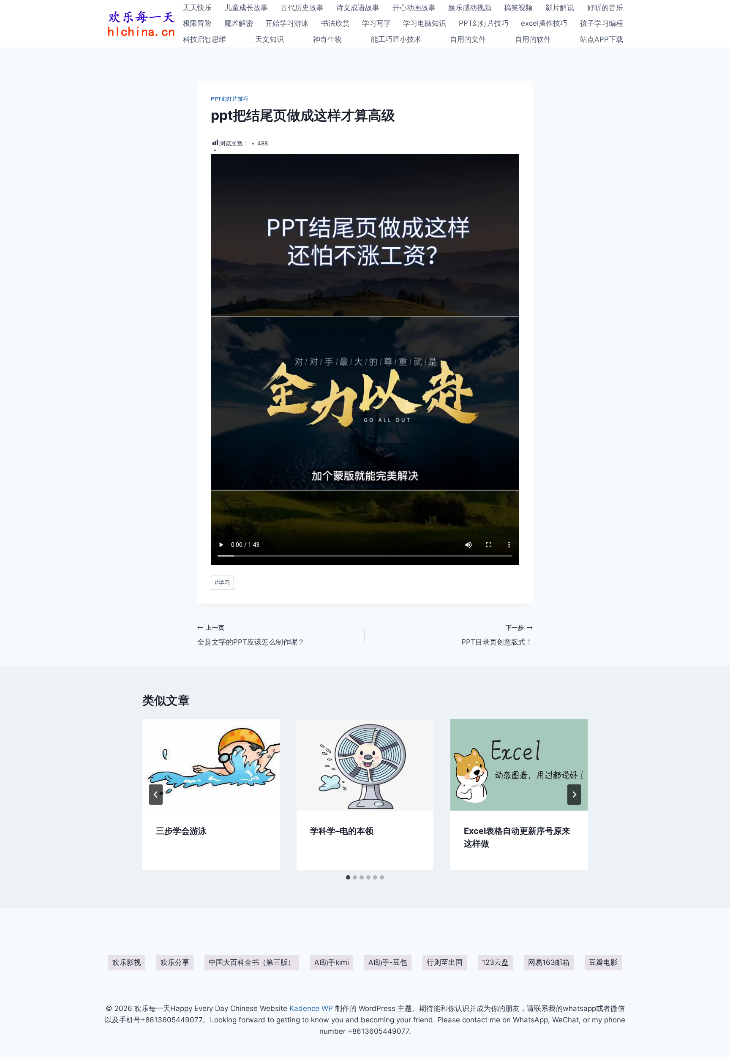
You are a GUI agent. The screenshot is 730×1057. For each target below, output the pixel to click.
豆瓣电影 (603, 962)
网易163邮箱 (548, 962)
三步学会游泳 (181, 830)
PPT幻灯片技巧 (484, 23)
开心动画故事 (414, 7)
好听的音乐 (605, 7)
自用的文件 (468, 39)
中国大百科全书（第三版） (252, 962)
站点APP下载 (601, 39)
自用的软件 (533, 39)
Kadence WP (311, 1008)
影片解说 (559, 7)
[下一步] (574, 794)
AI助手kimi (331, 962)
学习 (222, 582)
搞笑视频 (518, 7)
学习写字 (376, 23)
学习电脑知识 (424, 23)
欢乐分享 (175, 962)
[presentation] (211, 765)
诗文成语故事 (357, 7)
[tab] (348, 877)
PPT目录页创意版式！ (497, 635)
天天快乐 (197, 7)
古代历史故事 (302, 7)
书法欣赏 (335, 23)
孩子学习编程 (601, 23)
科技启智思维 (204, 39)
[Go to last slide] (156, 794)
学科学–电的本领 (341, 830)
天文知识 (269, 39)
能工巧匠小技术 (396, 39)
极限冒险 (197, 23)
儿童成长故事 (246, 7)
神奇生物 (327, 39)
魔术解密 (238, 23)
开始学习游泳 (286, 23)
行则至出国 (445, 962)
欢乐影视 (126, 962)
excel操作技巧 (544, 23)
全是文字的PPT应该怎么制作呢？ (251, 635)
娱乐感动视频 (469, 7)
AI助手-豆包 (387, 962)
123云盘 (495, 962)
